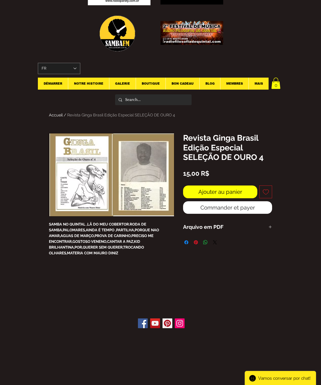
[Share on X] (215, 242)
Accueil (56, 115)
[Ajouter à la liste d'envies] (265, 191)
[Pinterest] (167, 323)
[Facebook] (143, 323)
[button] (276, 83)
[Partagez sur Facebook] (186, 242)
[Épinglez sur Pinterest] (196, 242)
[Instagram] (180, 323)
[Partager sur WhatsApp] (205, 242)
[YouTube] (155, 323)
